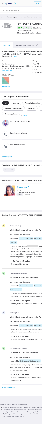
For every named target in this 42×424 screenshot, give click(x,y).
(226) (27, 45)
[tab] (6, 45)
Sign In (37, 3)
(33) (8, 387)
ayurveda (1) (9, 170)
